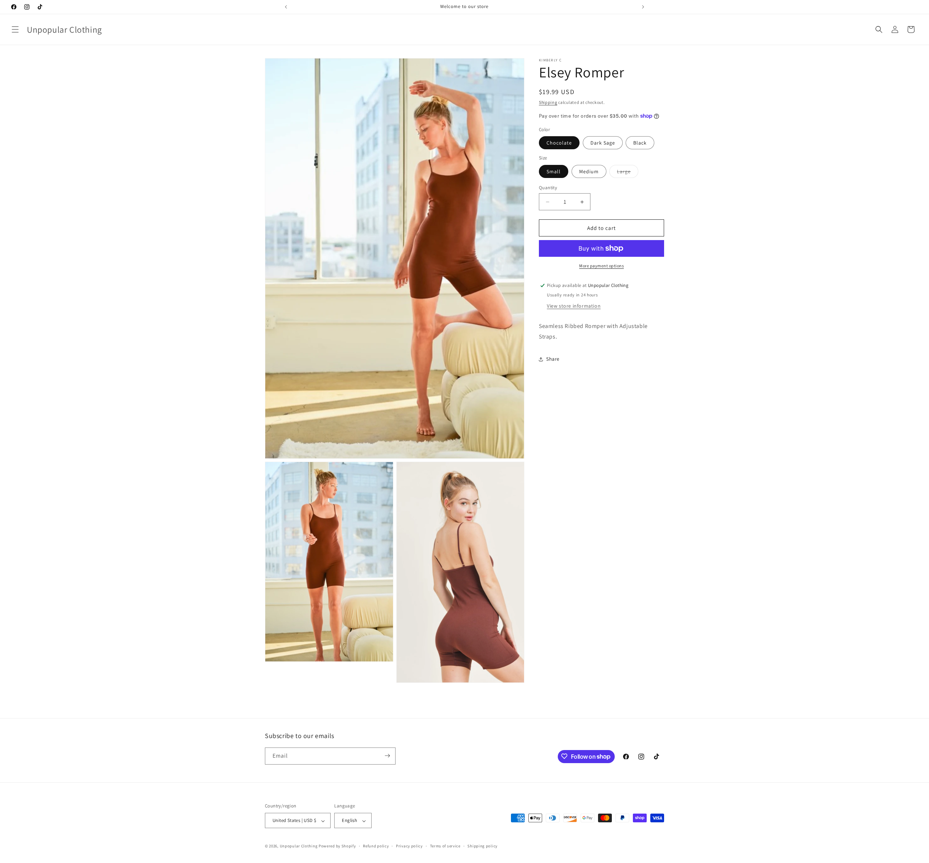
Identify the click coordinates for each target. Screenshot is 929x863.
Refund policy (376, 845)
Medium (589, 171)
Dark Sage (602, 142)
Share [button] (553, 359)
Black (640, 142)
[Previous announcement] (286, 7)
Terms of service (445, 845)
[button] (15, 29)
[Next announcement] (643, 7)
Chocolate (559, 142)
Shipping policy (482, 845)
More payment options (601, 265)
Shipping (548, 102)
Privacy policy (409, 845)
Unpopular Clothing (299, 846)
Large (627, 173)
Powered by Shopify (337, 846)
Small (554, 171)
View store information (574, 306)
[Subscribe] (387, 755)
